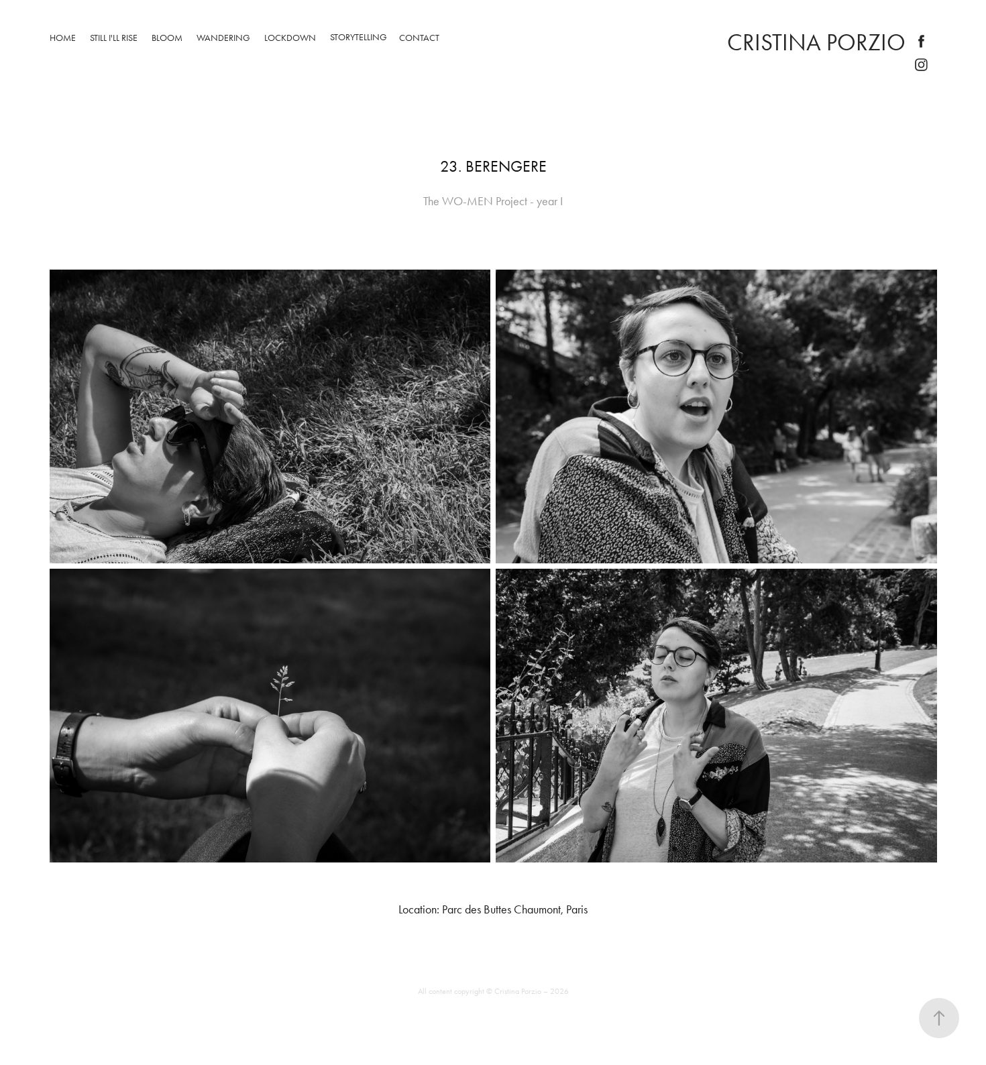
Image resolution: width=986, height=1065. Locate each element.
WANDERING (223, 38)
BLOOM (167, 38)
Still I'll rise (114, 38)
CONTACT (419, 38)
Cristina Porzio (816, 42)
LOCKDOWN (290, 38)
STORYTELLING (358, 37)
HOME (63, 38)
